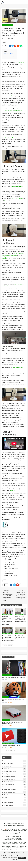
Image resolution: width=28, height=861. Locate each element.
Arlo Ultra (6, 200)
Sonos (5, 797)
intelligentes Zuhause (9, 779)
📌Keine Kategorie (8, 805)
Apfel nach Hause (6, 720)
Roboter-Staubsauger (9, 781)
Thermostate (7, 800)
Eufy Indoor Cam (16, 137)
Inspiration (6, 768)
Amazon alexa (7, 761)
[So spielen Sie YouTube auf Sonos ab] (14, 736)
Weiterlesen (14, 859)
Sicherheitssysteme (9, 787)
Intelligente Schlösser (9, 776)
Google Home (7, 766)
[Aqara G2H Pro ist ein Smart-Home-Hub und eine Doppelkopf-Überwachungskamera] (20, 611)
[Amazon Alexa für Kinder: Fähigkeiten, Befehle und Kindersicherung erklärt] (14, 690)
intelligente (21, 62)
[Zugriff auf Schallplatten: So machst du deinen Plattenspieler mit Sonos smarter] (14, 668)
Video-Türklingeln (8, 802)
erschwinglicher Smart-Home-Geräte (16, 95)
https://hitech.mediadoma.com (11, 839)
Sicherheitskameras (8, 25)
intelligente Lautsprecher (8, 743)
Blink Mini (7, 137)
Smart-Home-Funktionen (10, 789)
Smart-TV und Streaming (10, 792)
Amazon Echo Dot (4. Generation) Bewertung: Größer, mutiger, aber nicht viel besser (20, 596)
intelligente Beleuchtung (10, 771)
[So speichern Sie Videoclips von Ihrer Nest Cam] (20, 630)
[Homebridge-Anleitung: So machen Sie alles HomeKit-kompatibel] (14, 713)
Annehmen (21, 857)
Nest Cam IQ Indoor (17, 198)
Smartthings (7, 794)
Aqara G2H (17, 136)
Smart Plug (12, 490)
